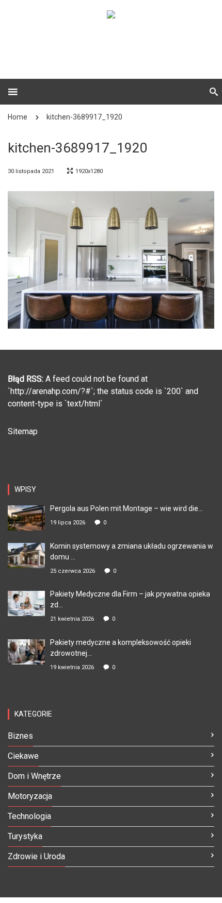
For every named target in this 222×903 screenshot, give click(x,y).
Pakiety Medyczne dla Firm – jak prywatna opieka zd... (130, 599)
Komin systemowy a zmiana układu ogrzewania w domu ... (131, 551)
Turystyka (25, 836)
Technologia (29, 816)
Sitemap (23, 431)
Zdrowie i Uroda (36, 856)
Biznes (20, 736)
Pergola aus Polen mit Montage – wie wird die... (126, 508)
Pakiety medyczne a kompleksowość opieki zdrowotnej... (120, 647)
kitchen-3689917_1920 (84, 117)
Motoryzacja (30, 796)
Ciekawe (23, 756)
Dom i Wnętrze (34, 776)
